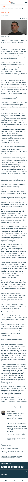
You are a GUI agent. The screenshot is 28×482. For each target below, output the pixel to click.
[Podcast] (22, 467)
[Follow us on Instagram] (12, 467)
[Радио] (14, 480)
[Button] (23, 18)
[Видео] (6, 480)
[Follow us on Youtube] (9, 467)
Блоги (3, 6)
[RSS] (18, 467)
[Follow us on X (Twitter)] (5, 467)
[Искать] (22, 480)
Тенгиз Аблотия (5, 12)
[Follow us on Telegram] (15, 467)
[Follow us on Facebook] (2, 467)
